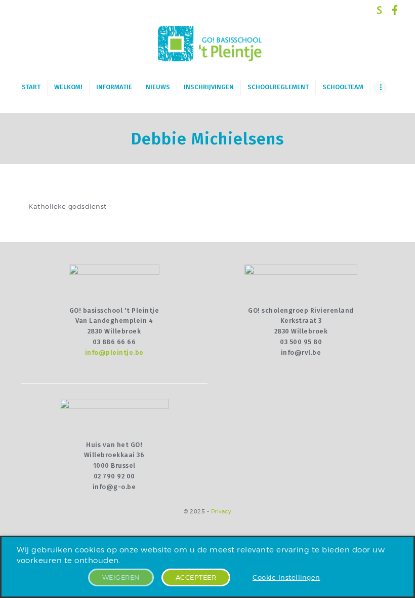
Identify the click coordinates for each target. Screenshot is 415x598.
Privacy (221, 511)
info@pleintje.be (114, 352)
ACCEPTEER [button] (196, 577)
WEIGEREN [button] (121, 577)
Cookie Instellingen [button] (286, 577)
